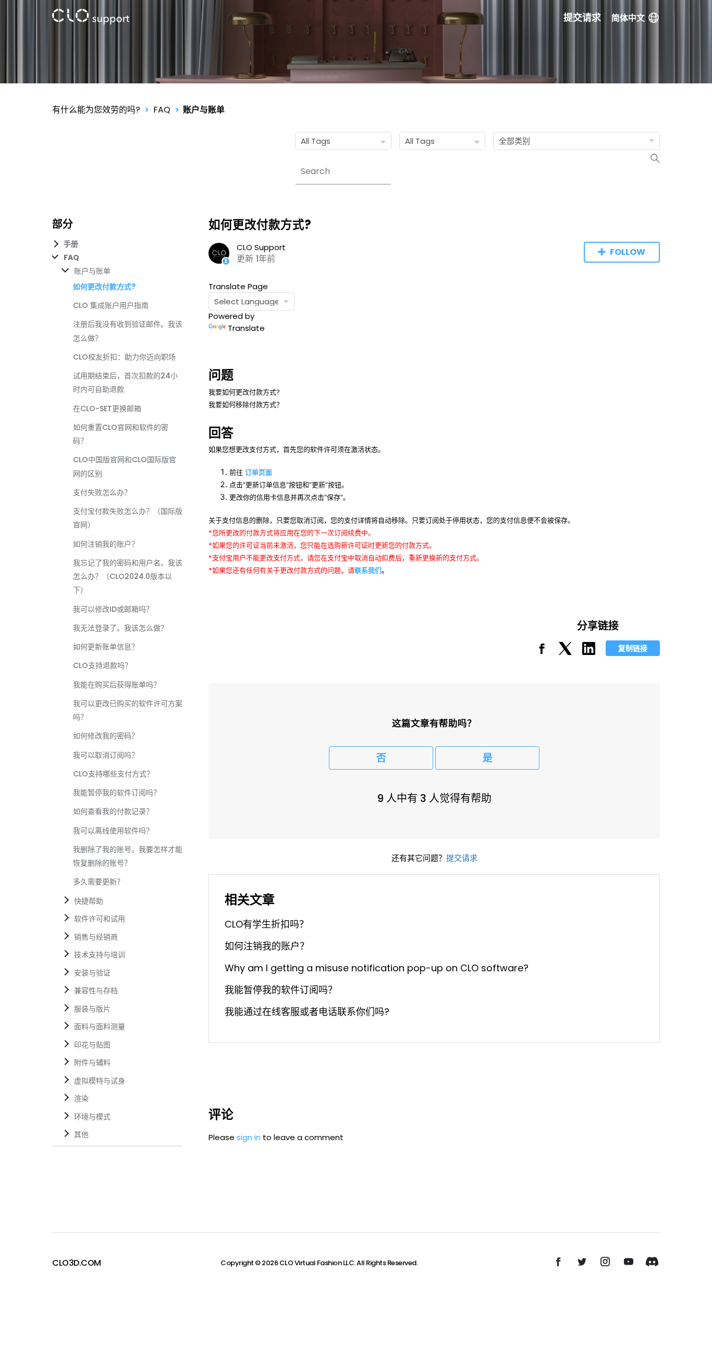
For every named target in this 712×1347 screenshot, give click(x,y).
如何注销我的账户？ (106, 544)
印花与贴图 (92, 1045)
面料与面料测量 (99, 1026)
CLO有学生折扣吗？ (267, 924)
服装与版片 (92, 1009)
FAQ (161, 110)
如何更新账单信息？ (106, 646)
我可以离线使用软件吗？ (113, 830)
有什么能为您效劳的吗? (96, 110)
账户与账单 (204, 110)
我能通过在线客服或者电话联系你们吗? (307, 1011)
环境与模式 (92, 1116)
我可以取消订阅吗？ (106, 755)
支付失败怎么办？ (102, 492)
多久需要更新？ (98, 881)
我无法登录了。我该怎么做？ (120, 628)
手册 (71, 244)
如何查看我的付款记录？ (113, 811)
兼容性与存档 (96, 990)
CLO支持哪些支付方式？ (113, 774)
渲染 (81, 1098)
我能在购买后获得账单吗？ (117, 684)
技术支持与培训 (99, 954)
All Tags (315, 140)
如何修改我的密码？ (106, 736)
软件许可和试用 (99, 918)
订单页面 (258, 472)
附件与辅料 (92, 1062)
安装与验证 (92, 973)
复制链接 (632, 648)
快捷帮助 (88, 901)
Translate (246, 328)
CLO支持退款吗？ (102, 665)
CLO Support (261, 247)
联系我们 (368, 570)
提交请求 (582, 18)
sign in (249, 1137)
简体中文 (628, 18)
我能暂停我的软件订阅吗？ (117, 792)
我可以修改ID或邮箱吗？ (113, 609)
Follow (627, 252)
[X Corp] (565, 652)
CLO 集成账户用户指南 (111, 305)
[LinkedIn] (588, 652)
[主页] (90, 18)
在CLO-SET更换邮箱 (107, 408)
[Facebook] (541, 652)
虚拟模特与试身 (99, 1081)
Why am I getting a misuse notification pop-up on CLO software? (377, 967)
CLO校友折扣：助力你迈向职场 (124, 357)
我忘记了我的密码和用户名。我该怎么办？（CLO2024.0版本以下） (127, 577)
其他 (81, 1134)
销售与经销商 (96, 937)
